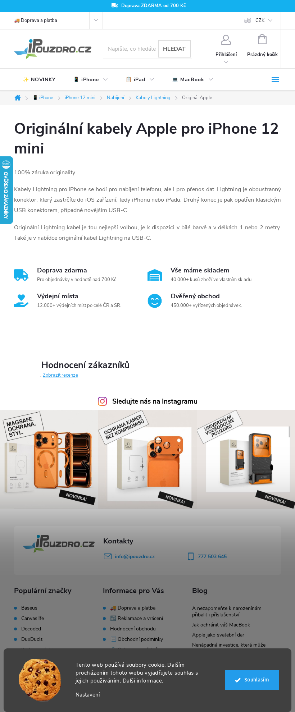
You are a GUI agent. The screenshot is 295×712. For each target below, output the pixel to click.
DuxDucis (32, 639)
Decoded (31, 629)
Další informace (142, 680)
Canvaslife (32, 618)
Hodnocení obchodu (133, 628)
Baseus (29, 608)
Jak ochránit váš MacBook (221, 624)
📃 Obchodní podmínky (136, 639)
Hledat (174, 49)
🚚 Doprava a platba (35, 20)
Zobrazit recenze (60, 375)
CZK (259, 20)
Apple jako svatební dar (218, 634)
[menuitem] (39, 80)
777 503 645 (212, 556)
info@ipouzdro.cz (135, 556)
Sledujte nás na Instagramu (155, 401)
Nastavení (88, 695)
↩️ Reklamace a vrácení (136, 618)
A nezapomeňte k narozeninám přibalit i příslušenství (227, 611)
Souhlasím (256, 680)
